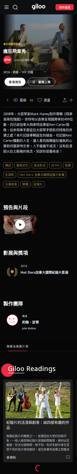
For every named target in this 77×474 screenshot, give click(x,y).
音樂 (68, 165)
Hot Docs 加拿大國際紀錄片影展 (42, 175)
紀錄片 (38, 184)
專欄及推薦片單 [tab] (18, 346)
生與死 (9, 175)
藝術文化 (22, 165)
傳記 (8, 165)
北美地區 (11, 184)
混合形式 (40, 165)
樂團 (25, 184)
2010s (55, 165)
